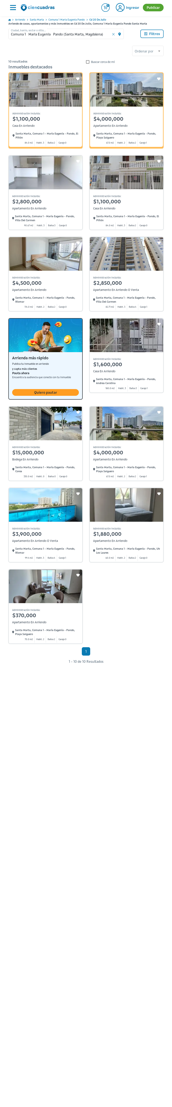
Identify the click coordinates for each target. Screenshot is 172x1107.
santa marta (37, 19)
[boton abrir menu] (12, 7)
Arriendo (20, 19)
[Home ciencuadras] (38, 8)
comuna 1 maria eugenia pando (66, 19)
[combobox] (148, 51)
